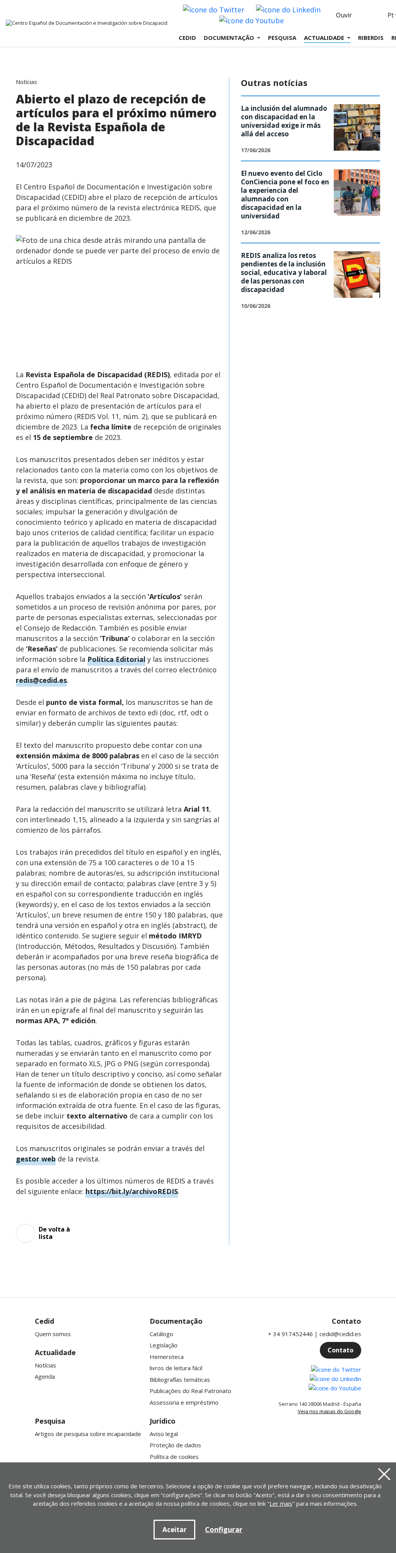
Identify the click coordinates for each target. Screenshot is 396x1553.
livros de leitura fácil (176, 1368)
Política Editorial (116, 659)
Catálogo (161, 1334)
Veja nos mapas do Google (329, 1411)
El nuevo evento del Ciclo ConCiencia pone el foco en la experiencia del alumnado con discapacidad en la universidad (285, 194)
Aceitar (174, 1529)
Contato (340, 1350)
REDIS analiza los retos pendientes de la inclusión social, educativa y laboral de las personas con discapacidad (284, 272)
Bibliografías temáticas (180, 1379)
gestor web (36, 1158)
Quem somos (53, 1334)
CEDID (187, 37)
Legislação (164, 1345)
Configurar (223, 1529)
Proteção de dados (175, 1445)
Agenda (45, 1376)
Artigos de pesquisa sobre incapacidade (88, 1434)
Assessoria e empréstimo (184, 1402)
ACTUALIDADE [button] (324, 37)
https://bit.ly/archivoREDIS (131, 1191)
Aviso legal (164, 1434)
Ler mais (281, 1503)
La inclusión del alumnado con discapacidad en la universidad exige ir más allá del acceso (284, 121)
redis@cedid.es (41, 680)
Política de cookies (174, 1456)
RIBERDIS (371, 37)
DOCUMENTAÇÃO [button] (229, 37)
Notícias (45, 1365)
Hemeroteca (167, 1357)
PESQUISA (282, 37)
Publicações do (190, 1391)
